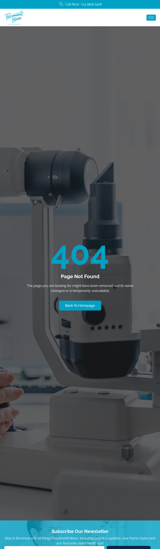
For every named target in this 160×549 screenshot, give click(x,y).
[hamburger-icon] (151, 18)
